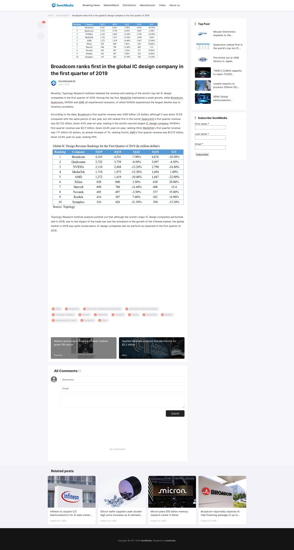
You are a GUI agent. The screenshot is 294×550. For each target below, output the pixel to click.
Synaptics (89, 320)
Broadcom (177, 97)
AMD (81, 102)
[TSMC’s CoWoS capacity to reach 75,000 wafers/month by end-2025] (219, 72)
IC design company (157, 123)
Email (199, 144)
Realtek (168, 314)
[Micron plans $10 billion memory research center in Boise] (172, 492)
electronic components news (143, 309)
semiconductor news (66, 320)
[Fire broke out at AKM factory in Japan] (219, 59)
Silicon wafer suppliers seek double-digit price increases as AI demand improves (121, 513)
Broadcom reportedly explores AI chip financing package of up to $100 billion (220, 513)
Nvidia (135, 314)
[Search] (243, 5)
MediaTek (125, 97)
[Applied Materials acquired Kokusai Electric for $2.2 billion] (152, 348)
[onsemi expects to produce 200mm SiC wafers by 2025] (219, 85)
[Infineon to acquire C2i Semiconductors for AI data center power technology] (72, 492)
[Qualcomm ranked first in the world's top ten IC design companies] (219, 46)
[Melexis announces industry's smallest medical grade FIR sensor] (84, 348)
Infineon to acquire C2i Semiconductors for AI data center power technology (70, 513)
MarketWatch (111, 5)
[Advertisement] (118, 269)
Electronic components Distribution (104, 309)
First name (202, 123)
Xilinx (104, 320)
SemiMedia (146, 540)
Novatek (119, 314)
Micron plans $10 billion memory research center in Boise (169, 513)
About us (174, 5)
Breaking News (91, 5)
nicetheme (170, 540)
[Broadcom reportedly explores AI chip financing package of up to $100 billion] (222, 492)
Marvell (85, 314)
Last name (202, 133)
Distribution (129, 5)
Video (162, 5)
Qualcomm (57, 102)
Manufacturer (147, 5)
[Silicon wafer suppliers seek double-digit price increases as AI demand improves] (122, 492)
